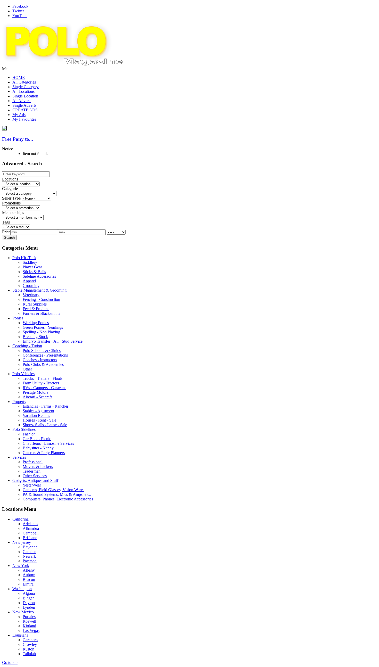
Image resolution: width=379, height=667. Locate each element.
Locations (10, 179)
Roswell (29, 621)
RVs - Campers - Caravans (44, 387)
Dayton (29, 602)
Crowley (30, 644)
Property (19, 401)
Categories (10, 188)
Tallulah (29, 654)
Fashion (29, 434)
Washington (22, 589)
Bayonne (30, 547)
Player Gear (32, 267)
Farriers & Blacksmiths (41, 313)
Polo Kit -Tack (24, 258)
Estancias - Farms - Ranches (46, 406)
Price (6, 232)
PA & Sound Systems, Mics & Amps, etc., (57, 494)
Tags (6, 222)
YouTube (19, 15)
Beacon (29, 579)
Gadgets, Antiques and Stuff (35, 480)
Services (19, 457)
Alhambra (31, 528)
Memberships (13, 212)
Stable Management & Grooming (39, 290)
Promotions (11, 203)
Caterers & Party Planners (44, 452)
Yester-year (32, 485)
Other (27, 369)
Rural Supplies (35, 304)
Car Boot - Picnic (37, 439)
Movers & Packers (38, 466)
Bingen (29, 598)
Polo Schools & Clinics (42, 350)
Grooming (31, 285)
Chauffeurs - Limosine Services (48, 443)
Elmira (28, 584)
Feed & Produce (36, 309)
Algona (29, 593)
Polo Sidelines (24, 429)
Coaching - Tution (27, 346)
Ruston (28, 649)
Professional (33, 462)
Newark (29, 556)
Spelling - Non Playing (41, 332)
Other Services (35, 476)
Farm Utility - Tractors (41, 383)
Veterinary (31, 295)
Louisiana (20, 635)
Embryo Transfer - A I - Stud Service (53, 341)
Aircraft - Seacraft (37, 397)
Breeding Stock (35, 336)
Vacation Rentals (36, 415)
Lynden (29, 607)
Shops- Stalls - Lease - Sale (45, 425)
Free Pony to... (17, 139)
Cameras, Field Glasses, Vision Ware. (53, 490)
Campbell (30, 533)
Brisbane (30, 538)
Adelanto (30, 524)
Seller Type (11, 198)
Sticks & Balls (34, 271)
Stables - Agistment (38, 411)
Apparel (29, 281)
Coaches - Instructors (40, 360)
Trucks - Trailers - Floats (42, 378)
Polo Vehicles (23, 374)
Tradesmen (31, 471)
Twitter (18, 11)
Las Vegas (31, 630)
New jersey (21, 542)
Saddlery (30, 262)
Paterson (30, 561)
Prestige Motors (35, 392)
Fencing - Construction (41, 299)
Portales (29, 616)
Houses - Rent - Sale (39, 420)
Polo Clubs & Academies (43, 364)
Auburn (29, 575)
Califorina (20, 519)
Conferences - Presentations (45, 355)
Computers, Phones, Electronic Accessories (58, 499)
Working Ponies (36, 322)
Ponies (17, 318)
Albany (29, 570)
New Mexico (23, 612)
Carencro (30, 640)
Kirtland (29, 626)
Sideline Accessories (39, 276)
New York (20, 565)
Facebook (20, 6)
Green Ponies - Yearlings (43, 327)
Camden (29, 551)
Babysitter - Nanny (38, 448)
